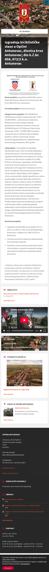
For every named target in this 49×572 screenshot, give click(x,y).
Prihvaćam (8, 568)
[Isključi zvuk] (41, 331)
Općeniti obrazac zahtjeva (14, 499)
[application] (24, 320)
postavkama (25, 564)
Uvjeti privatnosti (8, 468)
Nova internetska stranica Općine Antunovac (21, 294)
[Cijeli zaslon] (45, 331)
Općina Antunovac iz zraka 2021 (16, 389)
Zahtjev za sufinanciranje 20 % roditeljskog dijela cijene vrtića (24, 512)
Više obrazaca (7, 520)
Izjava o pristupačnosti (10, 473)
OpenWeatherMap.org (23, 347)
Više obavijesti (9, 301)
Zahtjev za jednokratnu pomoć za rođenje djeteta (22, 505)
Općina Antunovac (22, 408)
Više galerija (8, 394)
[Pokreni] (4, 331)
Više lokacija (8, 420)
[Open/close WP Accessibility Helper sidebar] (46, 3)
